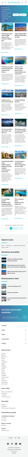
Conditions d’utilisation (14, 447)
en (16, 437)
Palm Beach (4, 384)
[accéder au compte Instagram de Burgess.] (12, 444)
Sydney (3, 372)
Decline (16, 14)
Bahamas (3, 420)
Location (4, 325)
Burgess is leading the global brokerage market (15, 259)
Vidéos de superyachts (19, 245)
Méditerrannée (5, 430)
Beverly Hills (4, 382)
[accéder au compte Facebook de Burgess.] (8, 444)
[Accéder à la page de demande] (25, 2)
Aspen (3, 378)
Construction (5, 339)
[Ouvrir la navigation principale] (2, 2)
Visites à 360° (5, 247)
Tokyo (2, 370)
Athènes (3, 365)
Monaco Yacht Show (12, 292)
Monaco (3, 355)
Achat (3, 330)
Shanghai (3, 375)
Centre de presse (5, 396)
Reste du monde (6, 423)
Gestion (3, 343)
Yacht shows (9, 245)
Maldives (3, 425)
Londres (3, 353)
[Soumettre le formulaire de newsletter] (25, 317)
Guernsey (3, 380)
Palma (3, 363)
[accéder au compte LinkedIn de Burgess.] (16, 444)
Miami (3, 358)
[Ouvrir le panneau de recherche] (5, 2)
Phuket (3, 368)
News (2, 245)
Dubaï (3, 360)
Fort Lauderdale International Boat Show (17, 298)
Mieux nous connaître (6, 391)
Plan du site (14, 451)
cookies (9, 11)
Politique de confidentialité (14, 449)
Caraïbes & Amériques (7, 416)
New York (3, 356)
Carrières (3, 395)
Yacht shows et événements (8, 408)
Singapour (4, 367)
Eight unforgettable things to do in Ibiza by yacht (16, 272)
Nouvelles (3, 406)
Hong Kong (4, 361)
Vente (3, 334)
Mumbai (3, 373)
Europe (3, 428)
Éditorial (3, 404)
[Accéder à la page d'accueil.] (14, 2)
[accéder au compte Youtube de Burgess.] (20, 444)
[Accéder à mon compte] (22, 2)
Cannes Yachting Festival (14, 286)
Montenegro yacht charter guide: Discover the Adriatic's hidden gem (16, 266)
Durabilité (4, 393)
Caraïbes (3, 417)
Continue (23, 14)
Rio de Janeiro (5, 377)
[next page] (21, 228)
